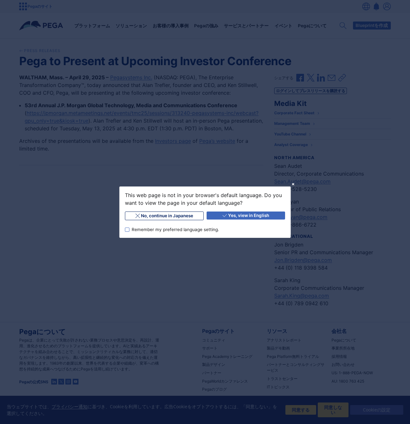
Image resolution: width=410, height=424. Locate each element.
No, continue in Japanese (167, 215)
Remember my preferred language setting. (175, 229)
